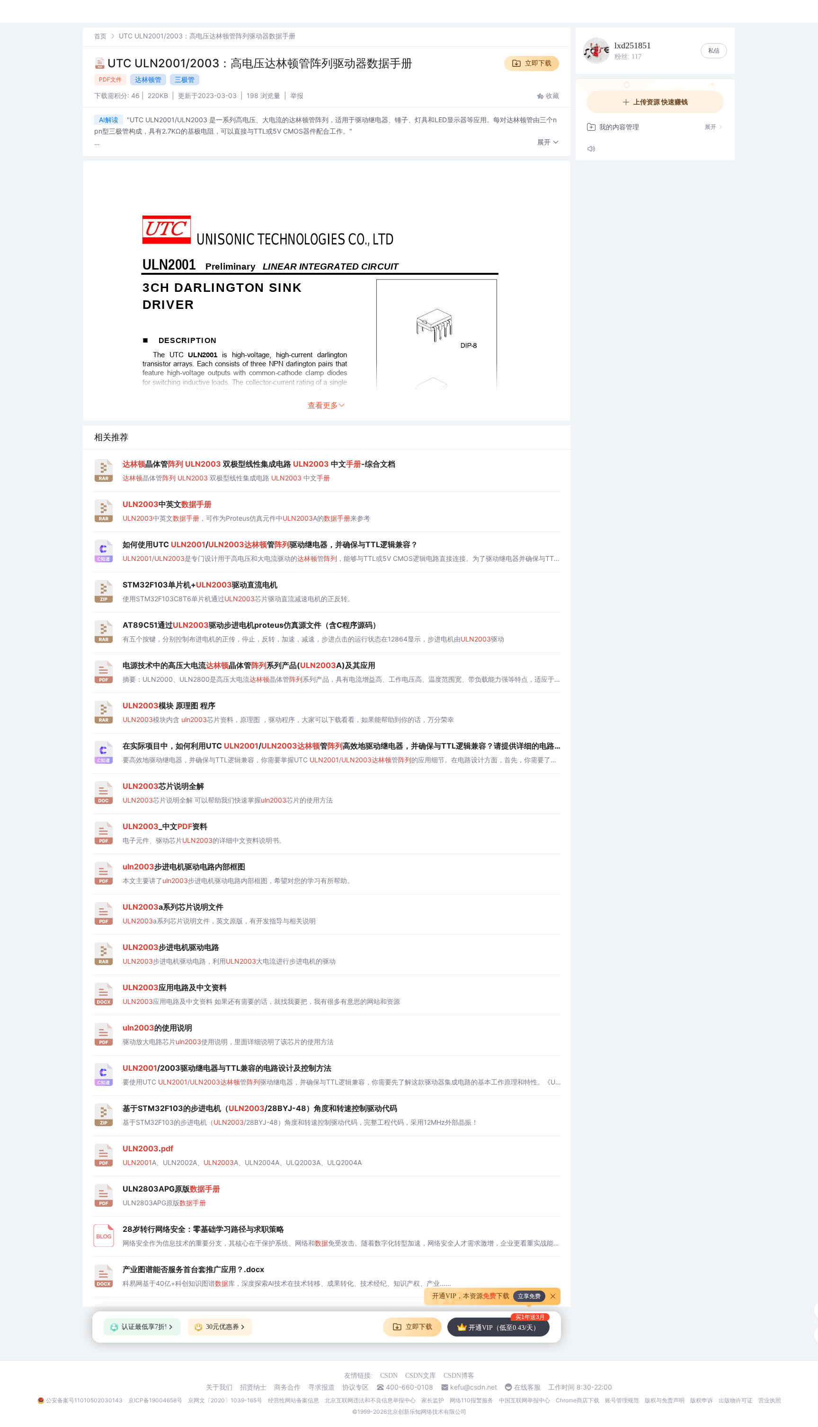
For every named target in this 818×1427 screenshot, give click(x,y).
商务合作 (287, 1387)
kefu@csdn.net (473, 1387)
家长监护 (432, 1400)
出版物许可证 (736, 1400)
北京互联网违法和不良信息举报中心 (370, 1400)
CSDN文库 (420, 1375)
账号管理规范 (622, 1400)
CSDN (389, 1375)
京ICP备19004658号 (155, 1400)
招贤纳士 (253, 1387)
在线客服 (527, 1387)
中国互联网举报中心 (524, 1400)
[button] (548, 142)
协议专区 (355, 1387)
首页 (100, 36)
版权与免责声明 (665, 1400)
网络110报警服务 (471, 1400)
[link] (100, 36)
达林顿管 (148, 79)
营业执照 (769, 1400)
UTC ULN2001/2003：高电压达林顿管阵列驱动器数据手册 (259, 63)
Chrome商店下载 (577, 1400)
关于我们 (219, 1387)
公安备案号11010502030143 (84, 1400)
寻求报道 (321, 1387)
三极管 (185, 79)
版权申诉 (701, 1400)
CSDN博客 (459, 1375)
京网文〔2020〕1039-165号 (225, 1400)
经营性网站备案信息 (293, 1400)
